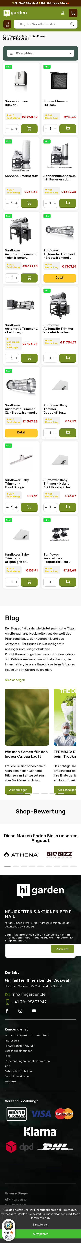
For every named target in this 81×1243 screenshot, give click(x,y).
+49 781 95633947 (29, 1002)
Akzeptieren (40, 1234)
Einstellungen (40, 1224)
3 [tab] (36, 793)
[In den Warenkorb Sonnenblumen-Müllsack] (67, 128)
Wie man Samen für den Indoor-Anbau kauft (26, 754)
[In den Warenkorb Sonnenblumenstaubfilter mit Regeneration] (67, 203)
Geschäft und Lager (17, 1076)
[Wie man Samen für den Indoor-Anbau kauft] (27, 719)
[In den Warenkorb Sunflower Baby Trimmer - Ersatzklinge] (29, 507)
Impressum (12, 1040)
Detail (60, 277)
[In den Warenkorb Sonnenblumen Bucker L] (29, 128)
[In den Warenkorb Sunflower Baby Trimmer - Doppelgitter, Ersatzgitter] (67, 432)
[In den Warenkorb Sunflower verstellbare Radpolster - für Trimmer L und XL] (67, 582)
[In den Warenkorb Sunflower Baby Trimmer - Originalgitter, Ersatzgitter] (29, 582)
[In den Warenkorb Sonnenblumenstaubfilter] (29, 203)
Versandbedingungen (18, 1050)
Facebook (11, 1011)
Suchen (72, 24)
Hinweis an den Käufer (19, 1045)
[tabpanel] (27, 742)
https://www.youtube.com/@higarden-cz (35, 1011)
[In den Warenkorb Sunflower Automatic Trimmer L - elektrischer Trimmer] (29, 277)
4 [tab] (44, 793)
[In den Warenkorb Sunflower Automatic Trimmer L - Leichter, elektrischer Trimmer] (29, 358)
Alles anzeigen (15, 680)
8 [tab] (65, 866)
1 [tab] (20, 793)
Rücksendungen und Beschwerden (27, 1061)
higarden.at (18, 1199)
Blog (8, 1055)
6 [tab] (61, 793)
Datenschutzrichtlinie (18, 1071)
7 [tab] (57, 866)
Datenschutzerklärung (17, 926)
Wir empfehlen (24, 53)
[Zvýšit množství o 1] (16, 128)
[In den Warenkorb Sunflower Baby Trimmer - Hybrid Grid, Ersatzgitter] (67, 507)
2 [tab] (28, 793)
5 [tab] (53, 793)
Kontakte (10, 1081)
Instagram (25, 1011)
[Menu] (7, 24)
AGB (7, 1066)
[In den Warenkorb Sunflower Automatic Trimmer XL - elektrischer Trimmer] (67, 358)
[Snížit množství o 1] (7, 128)
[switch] (8, 1237)
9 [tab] (73, 866)
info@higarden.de (28, 994)
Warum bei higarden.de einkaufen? (27, 1035)
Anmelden (62, 949)
